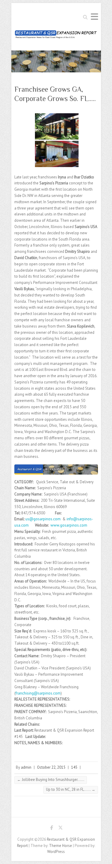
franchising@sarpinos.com (38, 693)
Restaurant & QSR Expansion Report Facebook (51, 828)
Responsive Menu (94, 16)
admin (26, 767)
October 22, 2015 (51, 767)
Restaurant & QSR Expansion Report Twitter (60, 828)
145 (74, 767)
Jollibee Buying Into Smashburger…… (50, 779)
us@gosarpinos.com (43, 519)
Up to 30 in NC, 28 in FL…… (70, 789)
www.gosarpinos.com (68, 525)
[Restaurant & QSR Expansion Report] (56, 36)
